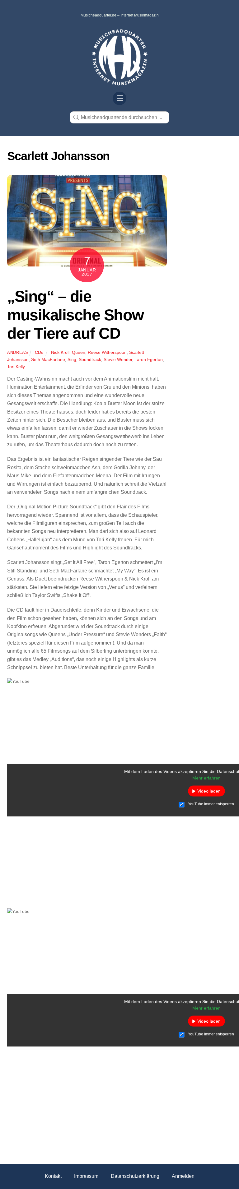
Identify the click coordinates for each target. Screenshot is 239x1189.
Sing (72, 359)
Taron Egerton (149, 359)
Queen (78, 352)
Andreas (17, 352)
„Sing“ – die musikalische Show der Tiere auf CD (75, 315)
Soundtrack (90, 359)
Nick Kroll (60, 352)
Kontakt (53, 1176)
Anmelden (183, 1176)
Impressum (86, 1176)
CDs (39, 352)
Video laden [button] (209, 791)
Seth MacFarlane (48, 359)
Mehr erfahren (206, 777)
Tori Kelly (16, 366)
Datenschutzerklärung (135, 1176)
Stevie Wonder (118, 359)
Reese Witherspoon (107, 352)
